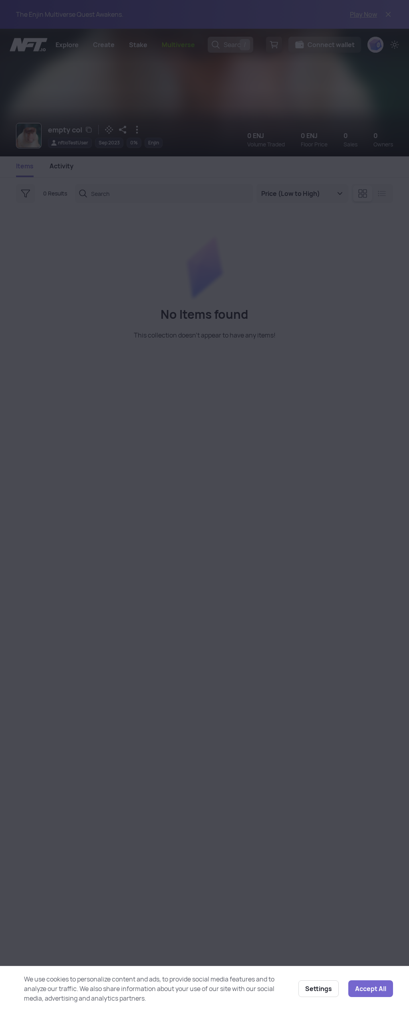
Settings (318, 988)
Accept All (370, 988)
